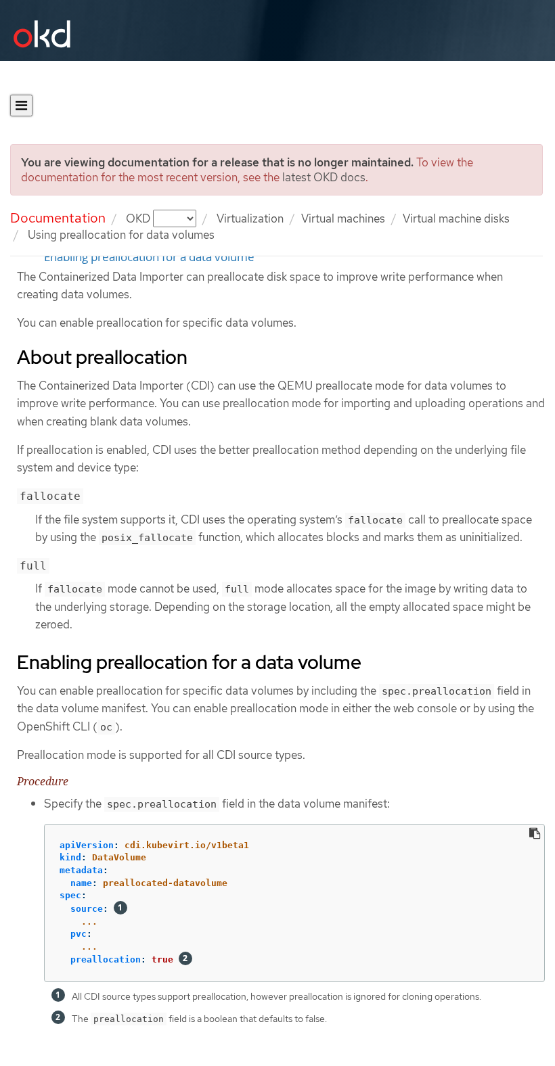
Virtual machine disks (456, 218)
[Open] (21, 105)
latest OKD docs (323, 177)
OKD (139, 218)
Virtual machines (343, 218)
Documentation (58, 218)
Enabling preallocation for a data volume (149, 257)
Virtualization (250, 218)
